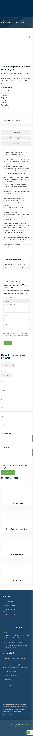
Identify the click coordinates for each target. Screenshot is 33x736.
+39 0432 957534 (11, 602)
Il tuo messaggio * (6, 447)
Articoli (7, 47)
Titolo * (3, 372)
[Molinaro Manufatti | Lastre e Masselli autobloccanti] (16, 8)
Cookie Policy (19, 727)
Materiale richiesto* (7, 433)
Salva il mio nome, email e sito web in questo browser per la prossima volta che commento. (16, 335)
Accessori (8, 680)
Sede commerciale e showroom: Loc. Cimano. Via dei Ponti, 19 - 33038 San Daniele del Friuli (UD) (17, 635)
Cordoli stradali (15, 120)
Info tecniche (9, 38)
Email (5, 324)
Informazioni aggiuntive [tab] (16, 138)
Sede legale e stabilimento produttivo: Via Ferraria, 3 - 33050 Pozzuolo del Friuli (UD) (16, 645)
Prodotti (12, 30)
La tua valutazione (9, 297)
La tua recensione (9, 304)
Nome (5, 315)
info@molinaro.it (11, 605)
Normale (20, 268)
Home (4, 30)
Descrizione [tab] (16, 133)
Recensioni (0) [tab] (16, 143)
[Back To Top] (28, 732)
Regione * (4, 362)
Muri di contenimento (11, 671)
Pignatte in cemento (11, 675)
